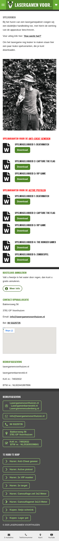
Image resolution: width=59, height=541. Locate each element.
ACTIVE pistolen (37, 190)
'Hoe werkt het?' (32, 36)
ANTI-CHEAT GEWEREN (39, 138)
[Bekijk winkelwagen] (56, 5)
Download (22, 150)
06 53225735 (13, 323)
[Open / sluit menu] (3, 5)
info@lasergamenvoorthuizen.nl (27, 316)
